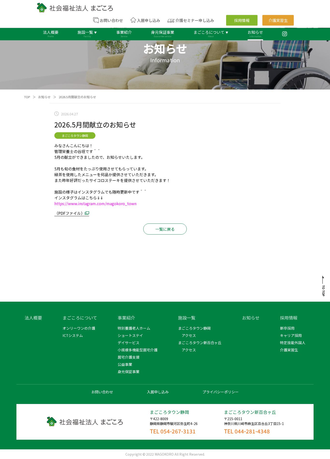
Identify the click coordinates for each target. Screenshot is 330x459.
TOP (27, 97)
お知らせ (44, 97)
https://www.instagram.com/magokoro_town (95, 203)
